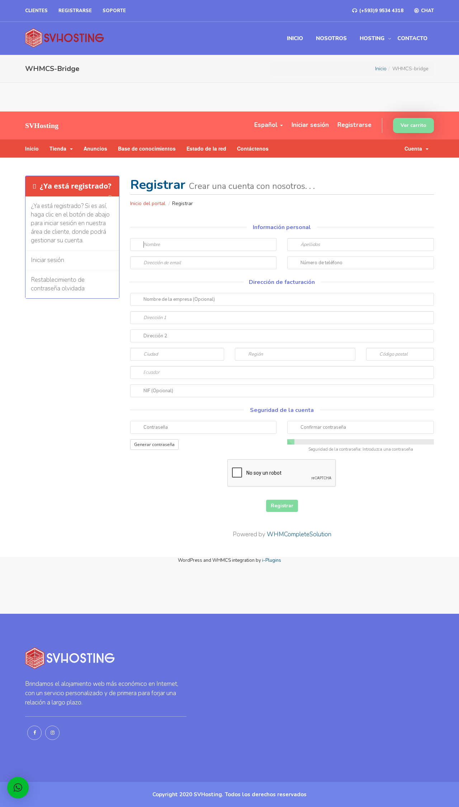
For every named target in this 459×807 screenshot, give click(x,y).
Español (266, 125)
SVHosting (41, 125)
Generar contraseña (154, 444)
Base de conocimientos (147, 148)
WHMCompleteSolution (299, 534)
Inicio (295, 38)
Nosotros (331, 38)
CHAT (427, 11)
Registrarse (75, 11)
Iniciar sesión (310, 125)
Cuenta (414, 148)
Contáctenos (253, 148)
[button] (18, 787)
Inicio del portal (148, 203)
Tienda (59, 148)
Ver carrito (413, 125)
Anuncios (95, 148)
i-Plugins (271, 560)
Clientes (36, 11)
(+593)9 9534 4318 (380, 11)
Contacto (412, 38)
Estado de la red (206, 148)
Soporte (114, 11)
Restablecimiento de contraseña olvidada (58, 284)
